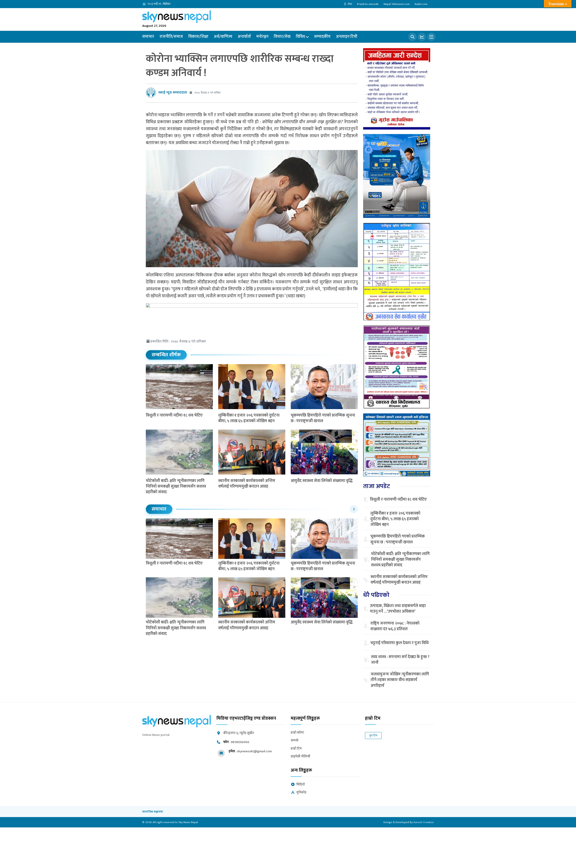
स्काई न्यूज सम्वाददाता (172, 93)
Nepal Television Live (397, 4)
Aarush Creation (423, 822)
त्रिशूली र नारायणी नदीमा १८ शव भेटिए (174, 415)
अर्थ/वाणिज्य (223, 36)
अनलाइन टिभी (346, 36)
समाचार (148, 36)
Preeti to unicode (368, 4)
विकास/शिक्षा (198, 36)
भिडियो (300, 784)
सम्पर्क (295, 740)
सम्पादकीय (322, 36)
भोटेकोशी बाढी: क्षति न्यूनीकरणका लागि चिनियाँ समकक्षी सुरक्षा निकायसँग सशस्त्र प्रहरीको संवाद (176, 486)
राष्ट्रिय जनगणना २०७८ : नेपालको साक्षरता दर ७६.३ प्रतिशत (394, 626)
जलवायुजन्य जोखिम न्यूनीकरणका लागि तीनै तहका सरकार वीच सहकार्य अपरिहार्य (400, 680)
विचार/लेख (282, 36)
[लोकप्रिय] (422, 37)
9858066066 (240, 742)
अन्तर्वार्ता (244, 36)
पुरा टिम (373, 735)
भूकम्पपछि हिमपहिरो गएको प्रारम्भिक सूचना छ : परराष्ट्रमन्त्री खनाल (323, 418)
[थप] (431, 37)
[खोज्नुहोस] (412, 37)
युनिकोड (301, 792)
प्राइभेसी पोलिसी (300, 756)
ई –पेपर (348, 4)
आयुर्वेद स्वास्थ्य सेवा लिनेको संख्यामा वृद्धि (322, 480)
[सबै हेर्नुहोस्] (354, 509)
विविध (300, 36)
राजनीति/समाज (171, 36)
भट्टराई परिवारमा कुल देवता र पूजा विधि (399, 643)
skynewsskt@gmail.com (254, 751)
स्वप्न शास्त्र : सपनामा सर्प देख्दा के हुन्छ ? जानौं (400, 659)
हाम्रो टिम (296, 748)
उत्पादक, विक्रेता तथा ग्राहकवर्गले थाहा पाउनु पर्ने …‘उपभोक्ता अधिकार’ (398, 608)
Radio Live (421, 4)
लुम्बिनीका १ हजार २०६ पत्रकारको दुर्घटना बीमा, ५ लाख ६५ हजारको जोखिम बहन (248, 418)
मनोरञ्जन (262, 36)
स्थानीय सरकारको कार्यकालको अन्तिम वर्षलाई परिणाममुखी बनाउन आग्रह (246, 483)
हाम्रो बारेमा (297, 732)
